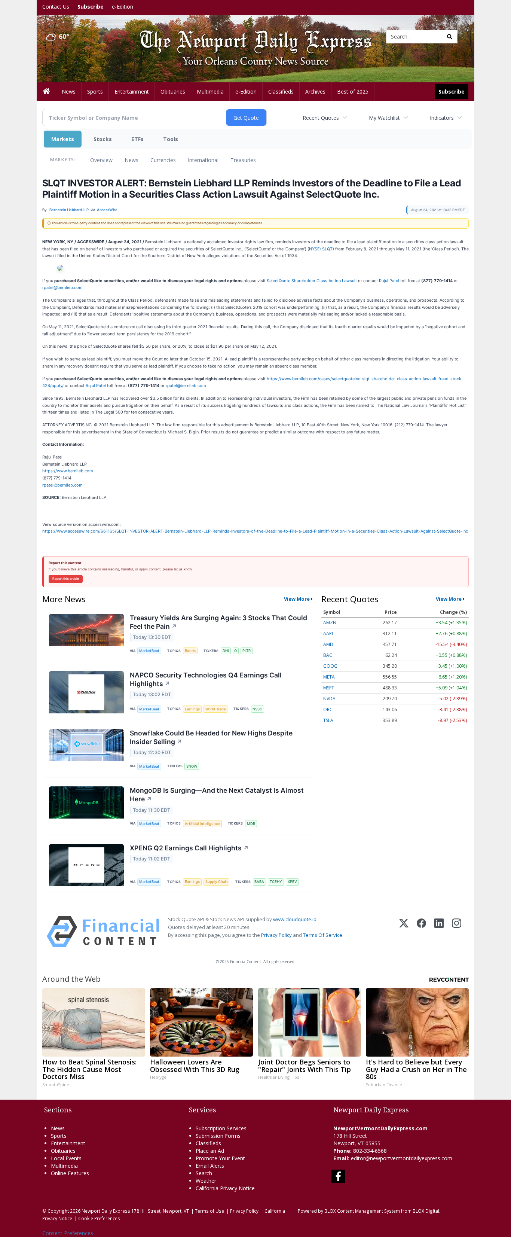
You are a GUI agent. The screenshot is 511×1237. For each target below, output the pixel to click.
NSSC (257, 709)
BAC (327, 655)
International (203, 160)
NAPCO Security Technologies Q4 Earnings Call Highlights (206, 679)
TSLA (328, 720)
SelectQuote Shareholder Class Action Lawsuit (312, 280)
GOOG (330, 666)
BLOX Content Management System (362, 1211)
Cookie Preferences (99, 1218)
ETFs (137, 139)
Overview (101, 160)
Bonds (190, 651)
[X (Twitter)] (403, 931)
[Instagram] (456, 931)
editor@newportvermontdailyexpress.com (401, 1158)
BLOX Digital (426, 1211)
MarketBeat (149, 651)
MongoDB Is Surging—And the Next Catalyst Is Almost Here (217, 794)
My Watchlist (384, 117)
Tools (170, 139)
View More (297, 598)
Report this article (65, 579)
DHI (226, 651)
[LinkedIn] (439, 931)
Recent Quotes (321, 117)
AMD (328, 644)
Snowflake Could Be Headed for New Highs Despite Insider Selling (211, 737)
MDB (251, 824)
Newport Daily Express (106, 1211)
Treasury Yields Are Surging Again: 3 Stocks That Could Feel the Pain (218, 622)
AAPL (328, 633)
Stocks (103, 139)
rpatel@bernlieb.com (62, 287)
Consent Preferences (67, 1233)
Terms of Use (209, 1211)
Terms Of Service (322, 935)
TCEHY (276, 882)
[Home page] (250, 36)
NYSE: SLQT (321, 249)
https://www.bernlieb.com (67, 470)
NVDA (329, 698)
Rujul (383, 280)
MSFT (328, 688)
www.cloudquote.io (294, 919)
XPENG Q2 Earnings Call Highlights (189, 848)
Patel (394, 280)
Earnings (192, 709)
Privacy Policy (276, 935)
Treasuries (243, 160)
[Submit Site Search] (449, 36)
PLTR (246, 651)
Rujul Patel (96, 385)
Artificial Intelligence (202, 824)
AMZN (329, 622)
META (329, 677)
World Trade (215, 709)
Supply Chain (216, 882)
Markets (62, 139)
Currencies (163, 160)
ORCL (329, 709)
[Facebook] (421, 931)
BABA (259, 882)
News (131, 160)
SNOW (191, 766)
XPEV (292, 882)
